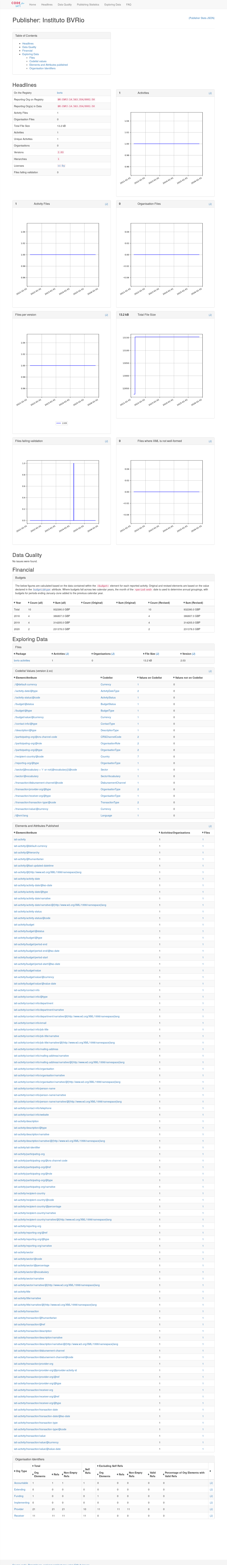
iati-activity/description (26, 1121)
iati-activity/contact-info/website (31, 1114)
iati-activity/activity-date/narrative (32, 898)
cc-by (61, 165)
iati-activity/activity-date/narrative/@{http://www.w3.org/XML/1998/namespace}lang (60, 905)
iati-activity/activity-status (28, 911)
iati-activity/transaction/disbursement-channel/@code (43, 1357)
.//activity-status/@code (27, 697)
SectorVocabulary (110, 776)
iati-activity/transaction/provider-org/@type (37, 1383)
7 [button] (138, 756)
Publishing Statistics (88, 4)
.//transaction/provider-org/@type (32, 789)
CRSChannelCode (111, 736)
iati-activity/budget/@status (29, 931)
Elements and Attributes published (48, 64)
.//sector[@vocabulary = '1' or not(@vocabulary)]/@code (45, 769)
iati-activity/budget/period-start (31, 957)
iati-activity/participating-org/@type (33, 1180)
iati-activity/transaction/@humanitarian (35, 1317)
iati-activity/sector (23, 1252)
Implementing (21, 1502)
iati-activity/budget (24, 924)
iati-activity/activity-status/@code (32, 918)
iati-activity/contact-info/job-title (31, 1029)
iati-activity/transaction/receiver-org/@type (37, 1403)
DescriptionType (110, 730)
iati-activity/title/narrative (27, 1298)
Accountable (21, 1483)
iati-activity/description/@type (30, 1127)
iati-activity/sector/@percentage (31, 1265)
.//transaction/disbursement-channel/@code (38, 782)
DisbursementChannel (113, 782)
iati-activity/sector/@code (28, 1259)
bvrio (60, 92)
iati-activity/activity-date (27, 878)
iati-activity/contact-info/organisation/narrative (39, 1075)
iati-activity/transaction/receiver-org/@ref (36, 1396)
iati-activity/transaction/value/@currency (36, 1442)
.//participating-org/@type (28, 750)
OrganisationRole (110, 743)
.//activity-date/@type (26, 691)
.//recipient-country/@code (29, 756)
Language (106, 815)
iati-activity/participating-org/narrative (34, 1186)
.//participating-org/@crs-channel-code (35, 736)
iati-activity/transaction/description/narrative (38, 1337)
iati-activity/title (22, 1291)
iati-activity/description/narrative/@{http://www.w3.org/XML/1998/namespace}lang (59, 1141)
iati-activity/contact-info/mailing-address (36, 1049)
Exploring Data (112, 4)
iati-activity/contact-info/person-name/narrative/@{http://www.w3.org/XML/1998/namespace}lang (68, 1101)
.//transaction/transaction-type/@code (35, 802)
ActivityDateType (110, 691)
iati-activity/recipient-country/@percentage (37, 1206)
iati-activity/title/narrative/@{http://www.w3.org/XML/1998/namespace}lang (55, 1304)
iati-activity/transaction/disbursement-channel (39, 1350)
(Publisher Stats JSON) (202, 18)
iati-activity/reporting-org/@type (31, 1239)
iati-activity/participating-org (29, 1154)
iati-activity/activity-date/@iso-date (33, 885)
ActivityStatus (108, 697)
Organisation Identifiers (42, 68)
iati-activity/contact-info (27, 990)
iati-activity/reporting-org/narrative (33, 1245)
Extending (19, 1489)
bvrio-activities (22, 660)
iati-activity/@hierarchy (26, 852)
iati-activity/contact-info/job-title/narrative (36, 1036)
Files (32, 57)
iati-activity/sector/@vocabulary (31, 1272)
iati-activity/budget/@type (28, 937)
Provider (19, 1509)
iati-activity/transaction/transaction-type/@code (40, 1429)
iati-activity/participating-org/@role (33, 1173)
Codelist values (37, 61)
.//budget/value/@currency (29, 717)
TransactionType (110, 802)
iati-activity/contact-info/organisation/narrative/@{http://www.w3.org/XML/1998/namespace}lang (67, 1082)
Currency (106, 684)
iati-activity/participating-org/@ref (32, 1167)
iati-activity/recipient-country (29, 1193)
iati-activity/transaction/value (30, 1435)
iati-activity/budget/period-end (30, 944)
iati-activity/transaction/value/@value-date (37, 1449)
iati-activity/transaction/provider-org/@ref (36, 1376)
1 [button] (138, 684)
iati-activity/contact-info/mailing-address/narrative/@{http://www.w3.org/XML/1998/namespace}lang (69, 1062)
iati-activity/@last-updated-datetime (34, 865)
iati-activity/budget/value (27, 970)
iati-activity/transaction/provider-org (33, 1363)
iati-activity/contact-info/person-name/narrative (40, 1095)
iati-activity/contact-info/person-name (34, 1088)
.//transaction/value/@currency (31, 809)
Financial (27, 50)
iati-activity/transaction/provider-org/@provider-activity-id (45, 1370)
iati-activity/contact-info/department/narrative (39, 1009)
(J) (210, 93)
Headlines (46, 4)
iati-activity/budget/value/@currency (34, 977)
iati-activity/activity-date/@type (31, 891)
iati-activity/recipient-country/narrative (35, 1213)
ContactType (108, 723)
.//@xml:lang (21, 815)
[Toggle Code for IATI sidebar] (18, 4)
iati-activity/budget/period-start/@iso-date (37, 964)
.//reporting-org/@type (26, 763)
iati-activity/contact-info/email (30, 1023)
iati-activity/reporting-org (27, 1226)
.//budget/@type (23, 710)
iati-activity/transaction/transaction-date (36, 1409)
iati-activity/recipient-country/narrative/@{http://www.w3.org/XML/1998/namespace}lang (63, 1219)
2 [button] (138, 691)
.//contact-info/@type (25, 723)
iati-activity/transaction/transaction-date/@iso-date (42, 1416)
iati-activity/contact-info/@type (31, 996)
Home (32, 4)
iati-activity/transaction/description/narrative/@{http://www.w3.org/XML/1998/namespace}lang (66, 1344)
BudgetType (107, 710)
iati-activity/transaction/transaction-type (36, 1422)
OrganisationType (110, 750)
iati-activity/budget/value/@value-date (35, 983)
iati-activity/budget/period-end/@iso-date (36, 950)
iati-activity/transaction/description (33, 1331)
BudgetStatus (108, 704)
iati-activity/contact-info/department (33, 1003)
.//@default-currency (25, 684)
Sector (104, 769)
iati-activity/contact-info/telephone (32, 1108)
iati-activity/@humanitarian (29, 859)
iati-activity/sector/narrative (29, 1278)
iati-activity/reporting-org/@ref (30, 1232)
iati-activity (20, 839)
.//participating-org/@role (28, 743)
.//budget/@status (24, 704)
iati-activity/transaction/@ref (29, 1324)
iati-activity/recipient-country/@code (34, 1200)
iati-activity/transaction (26, 1311)
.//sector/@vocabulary (26, 776)
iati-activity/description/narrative (31, 1134)
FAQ (128, 4)
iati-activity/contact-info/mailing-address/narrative (41, 1055)
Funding (18, 1496)
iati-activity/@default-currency (30, 846)
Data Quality (65, 4)
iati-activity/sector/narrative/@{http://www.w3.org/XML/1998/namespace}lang (57, 1285)
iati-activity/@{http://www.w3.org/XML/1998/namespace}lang (47, 872)
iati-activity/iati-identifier (27, 1147)
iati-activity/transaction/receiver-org (33, 1390)
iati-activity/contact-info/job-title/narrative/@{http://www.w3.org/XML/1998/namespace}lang (64, 1042)
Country (105, 756)
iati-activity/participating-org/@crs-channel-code (40, 1160)
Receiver (19, 1515)
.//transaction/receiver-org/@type (32, 795)
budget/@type (41, 589)
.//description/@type (25, 730)
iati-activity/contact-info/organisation (34, 1068)
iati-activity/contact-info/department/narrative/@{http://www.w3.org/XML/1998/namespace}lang (67, 1016)
